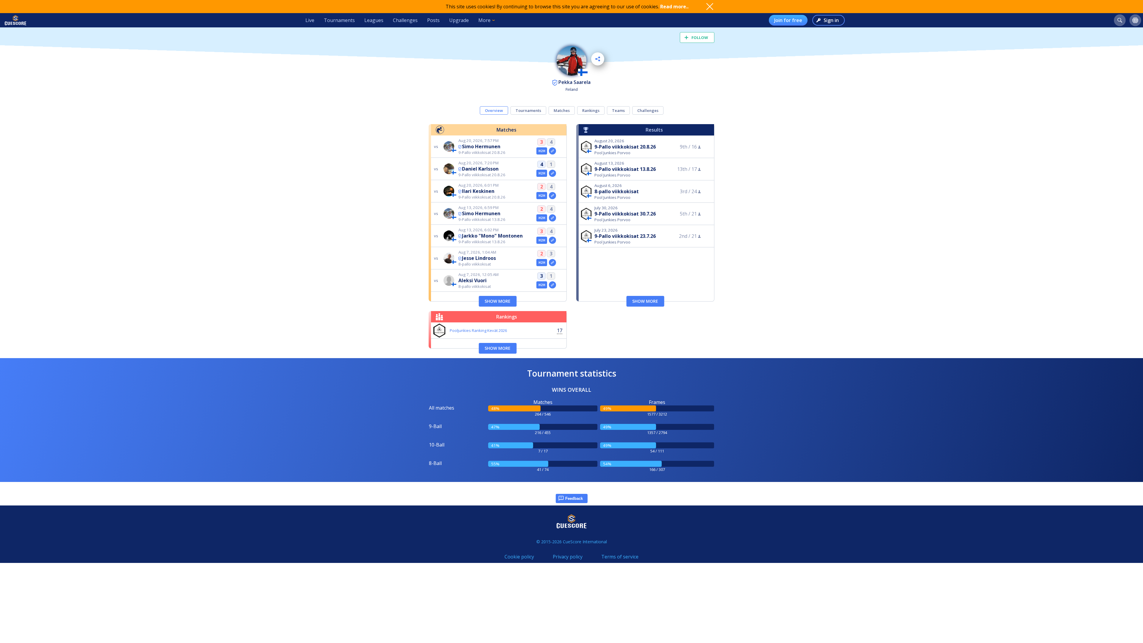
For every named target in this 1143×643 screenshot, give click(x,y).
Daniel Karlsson (480, 169)
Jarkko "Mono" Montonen (492, 235)
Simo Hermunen (481, 146)
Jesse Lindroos (479, 258)
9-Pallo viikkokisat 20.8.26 (625, 146)
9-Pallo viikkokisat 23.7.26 (625, 236)
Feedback (574, 498)
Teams (618, 110)
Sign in (831, 20)
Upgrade (459, 20)
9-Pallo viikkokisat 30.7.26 (625, 213)
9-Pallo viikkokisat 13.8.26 (625, 169)
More (484, 20)
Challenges (405, 20)
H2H (541, 151)
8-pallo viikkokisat (616, 191)
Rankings (590, 110)
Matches (562, 110)
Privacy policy (568, 556)
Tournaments (339, 20)
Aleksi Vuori (472, 280)
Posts (433, 20)
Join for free (788, 20)
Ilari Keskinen (478, 191)
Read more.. (674, 6)
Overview (494, 110)
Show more (497, 301)
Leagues (373, 20)
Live (309, 20)
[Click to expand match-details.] (552, 150)
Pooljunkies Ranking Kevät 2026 (478, 330)
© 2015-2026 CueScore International (571, 541)
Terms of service (619, 556)
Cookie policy (519, 556)
